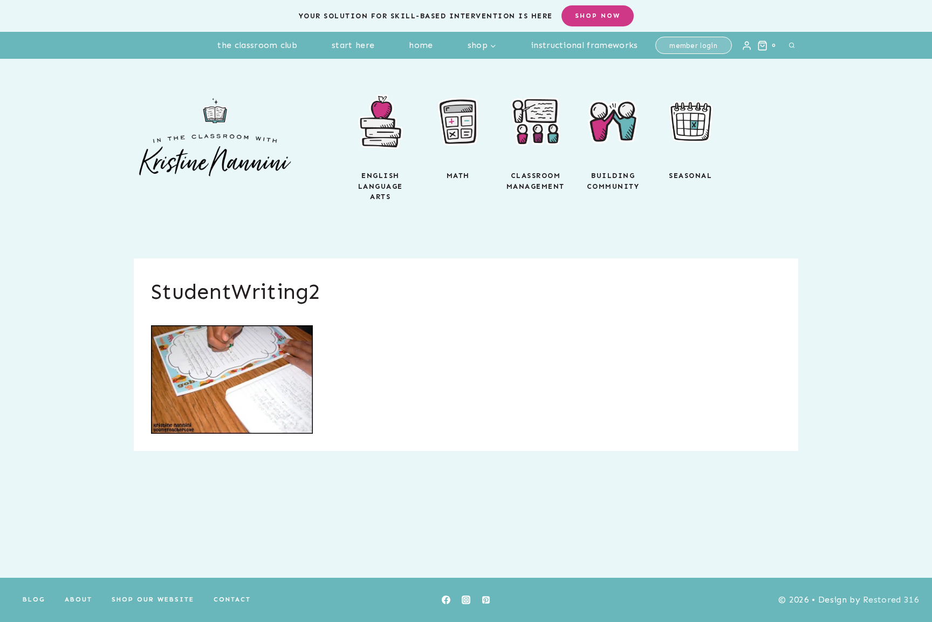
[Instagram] (466, 600)
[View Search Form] (791, 45)
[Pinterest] (486, 600)
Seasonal (690, 176)
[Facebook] (446, 600)
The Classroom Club (257, 45)
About (78, 599)
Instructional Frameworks (584, 45)
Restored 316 (891, 599)
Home (421, 45)
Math (458, 176)
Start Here (353, 45)
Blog (34, 599)
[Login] (747, 45)
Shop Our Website (153, 599)
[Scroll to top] (907, 581)
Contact (232, 599)
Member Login (693, 46)
